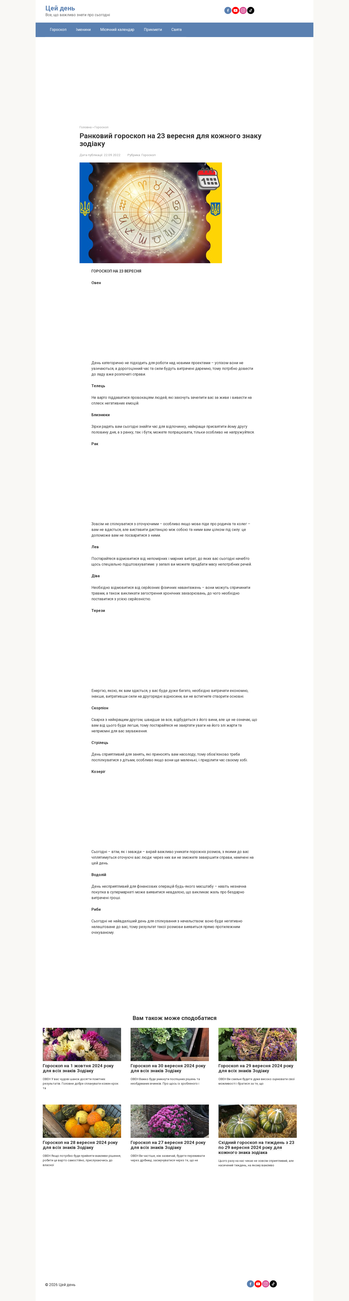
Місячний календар (117, 29)
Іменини (83, 29)
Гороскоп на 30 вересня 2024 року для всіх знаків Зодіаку (168, 1068)
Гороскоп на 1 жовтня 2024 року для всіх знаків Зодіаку (78, 1068)
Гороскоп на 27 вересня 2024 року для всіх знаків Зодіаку (168, 1145)
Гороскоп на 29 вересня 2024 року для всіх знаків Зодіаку (255, 1068)
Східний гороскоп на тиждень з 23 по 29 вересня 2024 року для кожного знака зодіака (256, 1147)
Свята (176, 29)
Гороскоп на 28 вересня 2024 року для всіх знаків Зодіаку (80, 1145)
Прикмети (153, 29)
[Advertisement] (174, 77)
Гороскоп (58, 29)
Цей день (60, 8)
